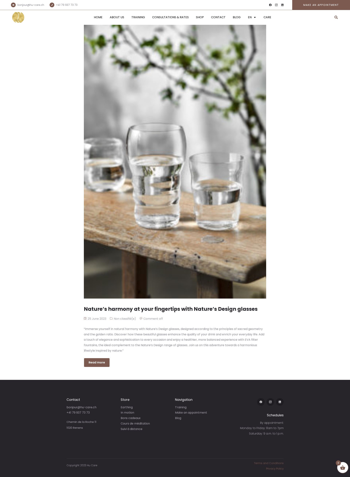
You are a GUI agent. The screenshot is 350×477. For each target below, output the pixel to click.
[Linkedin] (282, 4)
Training (138, 17)
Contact (218, 17)
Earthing (127, 407)
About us (117, 17)
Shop (200, 17)
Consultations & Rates (170, 17)
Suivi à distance (131, 429)
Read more (97, 362)
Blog (237, 17)
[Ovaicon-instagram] (276, 4)
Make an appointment (191, 412)
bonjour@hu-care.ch (31, 5)
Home (98, 17)
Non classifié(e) (125, 319)
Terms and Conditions (269, 463)
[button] (336, 17)
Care (267, 17)
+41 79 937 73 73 (66, 5)
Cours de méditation (135, 423)
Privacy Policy (275, 468)
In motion (127, 412)
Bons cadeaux (131, 418)
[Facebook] (270, 4)
